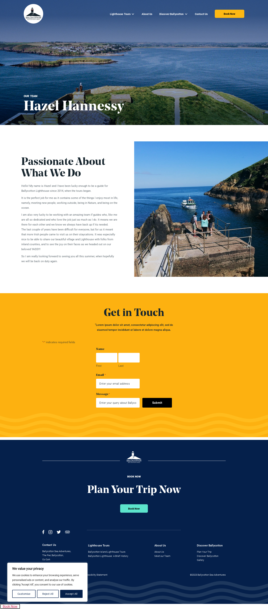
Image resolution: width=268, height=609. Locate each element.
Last (121, 365)
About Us (147, 14)
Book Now (229, 13)
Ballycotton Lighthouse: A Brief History (108, 556)
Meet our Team (162, 556)
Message (103, 394)
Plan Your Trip (204, 551)
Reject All (47, 593)
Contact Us (201, 14)
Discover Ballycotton (171, 14)
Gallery (200, 560)
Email (101, 375)
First (99, 365)
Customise (24, 593)
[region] (47, 582)
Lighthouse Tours (120, 14)
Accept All (71, 593)
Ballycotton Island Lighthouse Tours (107, 551)
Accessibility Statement (95, 574)
